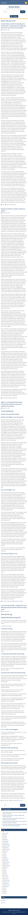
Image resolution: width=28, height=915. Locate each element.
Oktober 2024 (5, 864)
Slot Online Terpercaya (7, 601)
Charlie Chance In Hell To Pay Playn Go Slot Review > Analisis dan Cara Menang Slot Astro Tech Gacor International (13, 26)
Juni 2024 (4, 870)
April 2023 (5, 893)
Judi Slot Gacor (6, 800)
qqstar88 (23, 145)
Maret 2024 (5, 875)
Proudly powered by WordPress (8, 912)
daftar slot (6, 430)
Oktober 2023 (5, 883)
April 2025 (5, 857)
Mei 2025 (5, 855)
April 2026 (5, 838)
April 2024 (5, 873)
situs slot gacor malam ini (15, 247)
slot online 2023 (13, 398)
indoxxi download (16, 699)
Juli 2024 (4, 868)
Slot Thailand (5, 398)
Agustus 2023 (5, 886)
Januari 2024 (5, 878)
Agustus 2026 (5, 833)
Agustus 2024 (5, 867)
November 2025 (6, 846)
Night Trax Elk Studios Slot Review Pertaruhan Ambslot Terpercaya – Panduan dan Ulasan (12, 404)
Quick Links (4, 2)
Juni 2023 (4, 889)
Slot (3, 204)
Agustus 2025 (5, 851)
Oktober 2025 (5, 847)
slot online (3, 900)
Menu (15, 16)
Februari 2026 (5, 841)
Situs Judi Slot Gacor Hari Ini (17, 800)
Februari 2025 (5, 859)
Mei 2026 (5, 836)
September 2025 (6, 849)
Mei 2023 (5, 891)
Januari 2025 (5, 860)
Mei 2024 (5, 872)
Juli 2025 (4, 852)
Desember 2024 (6, 862)
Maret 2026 (5, 839)
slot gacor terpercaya (18, 601)
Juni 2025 (4, 854)
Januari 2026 (5, 842)
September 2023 (6, 885)
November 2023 (6, 881)
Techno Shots (14, 7)
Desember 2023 (6, 880)
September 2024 (6, 865)
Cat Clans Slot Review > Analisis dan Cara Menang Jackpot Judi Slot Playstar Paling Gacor (14, 607)
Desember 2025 (6, 844)
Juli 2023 (4, 888)
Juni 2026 (4, 834)
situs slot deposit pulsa (11, 204)
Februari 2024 (5, 876)
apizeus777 (3, 902)
